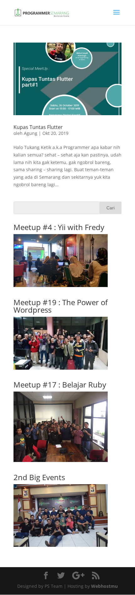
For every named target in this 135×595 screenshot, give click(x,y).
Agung (30, 133)
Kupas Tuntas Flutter (38, 127)
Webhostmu (104, 586)
